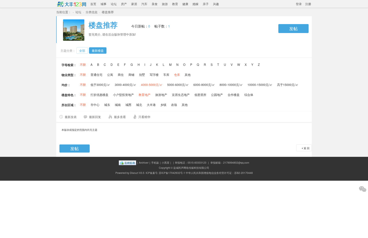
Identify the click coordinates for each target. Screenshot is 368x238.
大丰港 (151, 104)
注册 (308, 4)
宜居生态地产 (181, 94)
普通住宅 (96, 74)
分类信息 (92, 12)
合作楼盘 (234, 94)
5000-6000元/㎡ (178, 84)
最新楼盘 (98, 50)
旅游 (165, 4)
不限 (83, 64)
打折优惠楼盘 (99, 94)
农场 (174, 104)
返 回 (306, 148)
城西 (128, 104)
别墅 (142, 74)
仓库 (177, 74)
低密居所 (200, 94)
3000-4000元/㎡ (125, 84)
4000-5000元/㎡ (151, 84)
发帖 (293, 28)
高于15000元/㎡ (287, 84)
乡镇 (163, 104)
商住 (121, 74)
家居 (134, 4)
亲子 (206, 4)
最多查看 (120, 117)
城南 (118, 104)
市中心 (95, 104)
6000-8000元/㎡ (204, 84)
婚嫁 (195, 4)
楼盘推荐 (108, 12)
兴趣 (216, 4)
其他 (188, 74)
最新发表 (71, 117)
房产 (124, 4)
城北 (139, 104)
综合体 (248, 94)
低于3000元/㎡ (100, 84)
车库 (166, 74)
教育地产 (145, 94)
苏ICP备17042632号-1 (172, 173)
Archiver (143, 162)
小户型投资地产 (123, 94)
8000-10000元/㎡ (231, 84)
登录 (299, 4)
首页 (93, 4)
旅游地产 (161, 94)
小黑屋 (165, 162)
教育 (175, 4)
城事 (103, 4)
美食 (155, 4)
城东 (107, 104)
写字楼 (154, 74)
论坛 (114, 4)
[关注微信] (362, 189)
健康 (185, 4)
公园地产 (217, 94)
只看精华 (144, 117)
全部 (82, 50)
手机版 (155, 162)
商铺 (131, 74)
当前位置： (63, 12)
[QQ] (127, 162)
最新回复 (95, 117)
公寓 (110, 74)
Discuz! (134, 173)
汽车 (144, 4)
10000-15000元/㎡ (259, 84)
